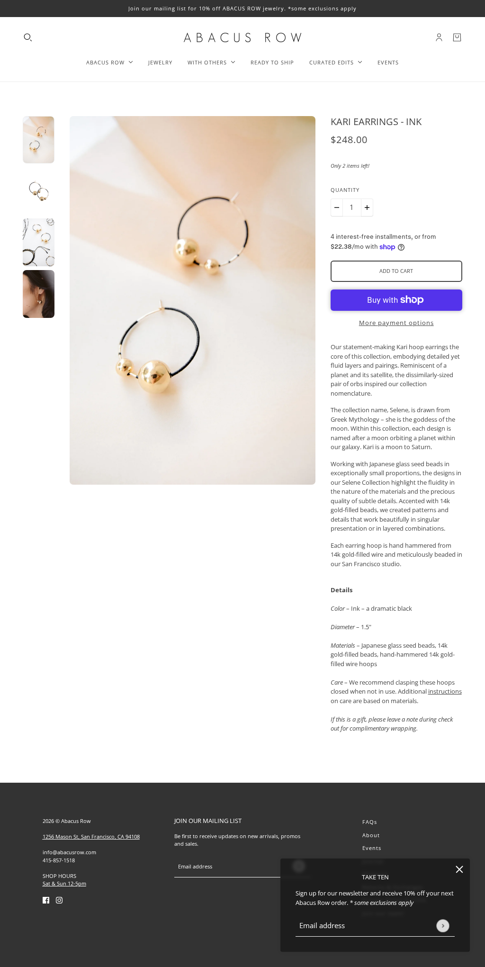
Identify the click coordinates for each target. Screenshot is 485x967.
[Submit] (442, 925)
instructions (445, 691)
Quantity (345, 189)
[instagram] (59, 900)
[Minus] (337, 208)
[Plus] (367, 208)
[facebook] (46, 900)
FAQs (369, 821)
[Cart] (457, 37)
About (371, 835)
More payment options (396, 322)
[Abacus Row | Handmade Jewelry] (242, 37)
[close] (459, 869)
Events (371, 847)
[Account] (439, 37)
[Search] (28, 37)
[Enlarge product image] (192, 300)
